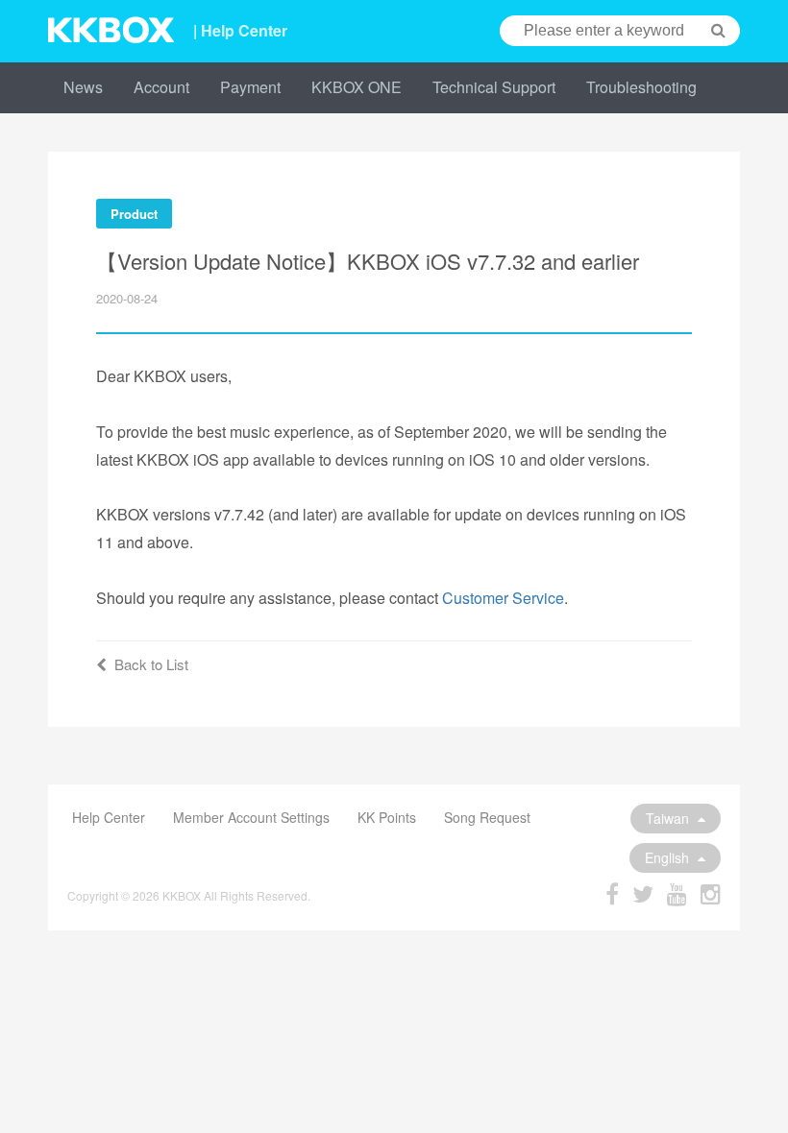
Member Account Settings (251, 817)
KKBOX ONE (356, 87)
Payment (250, 87)
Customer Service (503, 598)
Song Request (487, 817)
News (83, 87)
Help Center (108, 817)
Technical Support (493, 87)
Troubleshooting (641, 87)
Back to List (151, 664)
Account (161, 87)
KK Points (386, 817)
